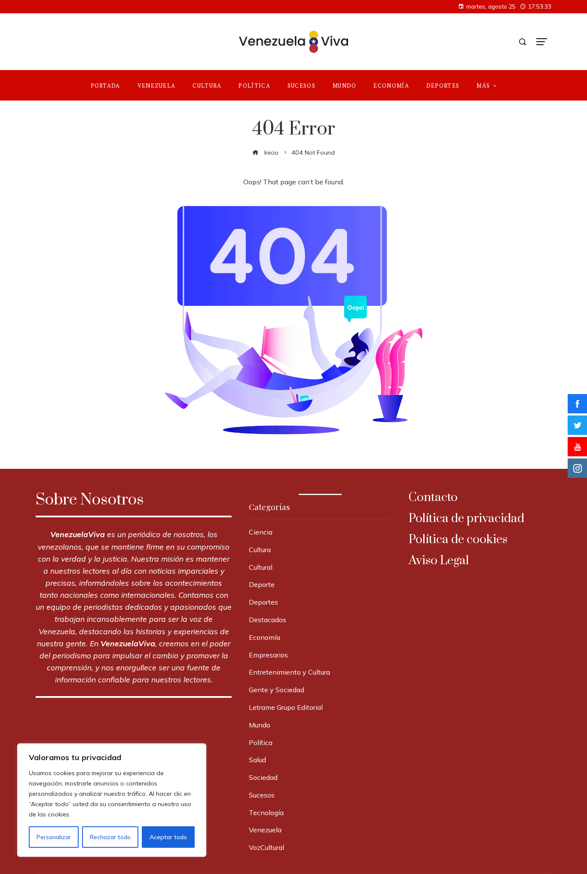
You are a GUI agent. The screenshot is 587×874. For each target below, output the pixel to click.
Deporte (262, 584)
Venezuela (265, 829)
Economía (264, 637)
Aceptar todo (168, 837)
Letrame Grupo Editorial (286, 707)
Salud (257, 759)
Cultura (260, 549)
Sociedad (263, 777)
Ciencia (260, 532)
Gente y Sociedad (276, 689)
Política (260, 742)
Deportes (263, 602)
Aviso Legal (439, 560)
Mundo (259, 725)
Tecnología (266, 812)
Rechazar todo (110, 837)
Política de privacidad (466, 518)
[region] (111, 800)
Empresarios (268, 655)
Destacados (267, 619)
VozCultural (266, 847)
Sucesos (262, 795)
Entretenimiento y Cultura (289, 672)
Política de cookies (458, 539)
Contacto (433, 497)
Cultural (260, 567)
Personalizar (54, 837)
